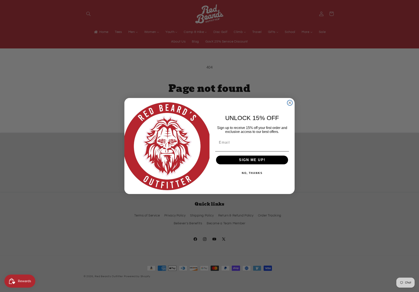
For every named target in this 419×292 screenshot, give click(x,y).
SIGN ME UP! (252, 160)
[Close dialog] (289, 102)
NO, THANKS (252, 173)
